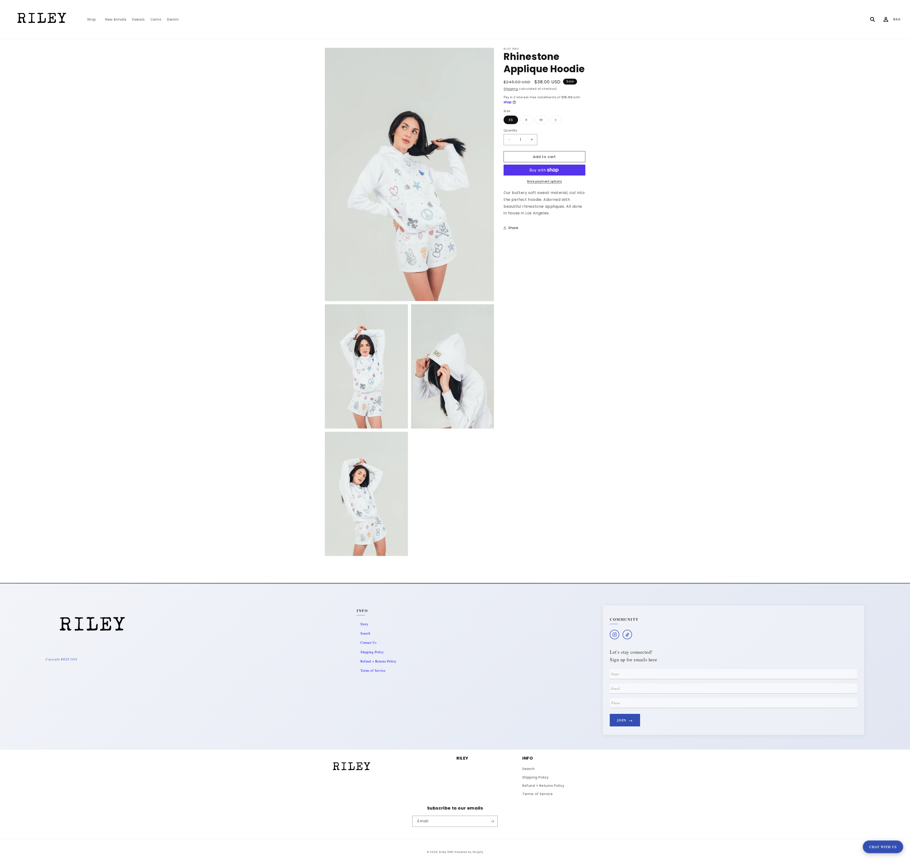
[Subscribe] (492, 821)
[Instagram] (614, 634)
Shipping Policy (372, 652)
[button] (93, 19)
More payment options (544, 181)
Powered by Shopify (469, 852)
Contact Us (368, 642)
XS (511, 119)
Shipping (511, 89)
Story (364, 624)
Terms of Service (372, 670)
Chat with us (883, 846)
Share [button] (513, 227)
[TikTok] (627, 634)
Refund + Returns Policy (378, 661)
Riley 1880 (446, 852)
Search (365, 633)
